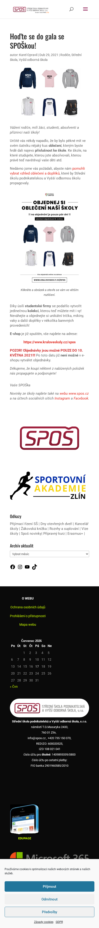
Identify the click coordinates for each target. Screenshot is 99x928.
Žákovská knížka (34, 529)
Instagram (62, 398)
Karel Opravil (28, 55)
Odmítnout (49, 899)
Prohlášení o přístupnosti (28, 616)
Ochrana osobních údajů (27, 607)
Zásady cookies (43, 922)
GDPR (59, 922)
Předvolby (49, 912)
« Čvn (14, 686)
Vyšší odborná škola (33, 60)
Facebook (81, 398)
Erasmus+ (75, 533)
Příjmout (49, 886)
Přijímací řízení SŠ (24, 524)
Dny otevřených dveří (56, 524)
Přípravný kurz (54, 533)
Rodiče (65, 55)
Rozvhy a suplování (65, 529)
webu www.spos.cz (74, 393)
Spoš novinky (31, 533)
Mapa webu (27, 624)
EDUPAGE (24, 838)
